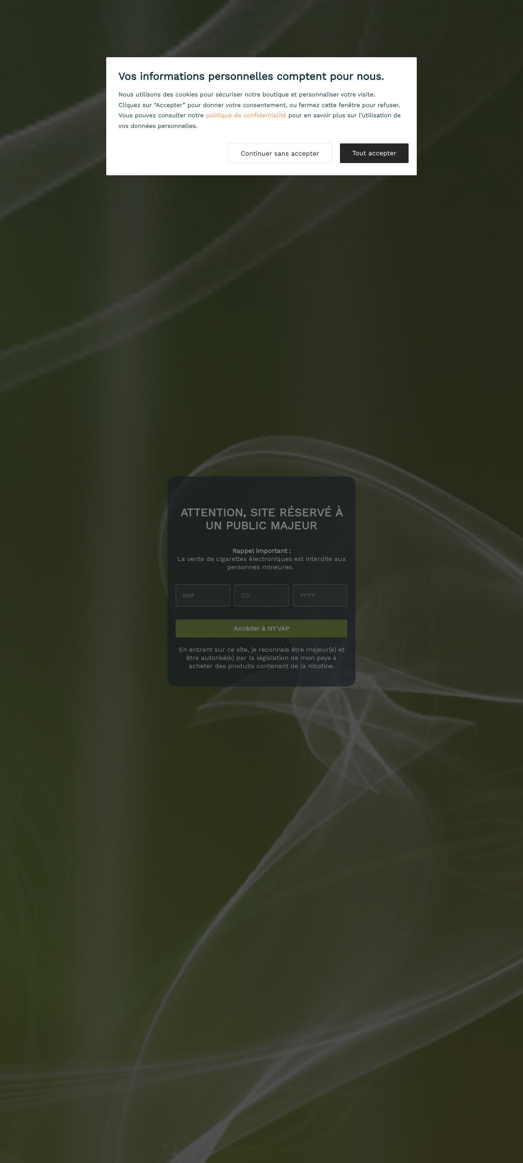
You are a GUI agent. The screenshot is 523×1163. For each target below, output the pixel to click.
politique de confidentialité (246, 115)
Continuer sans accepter (280, 153)
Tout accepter (374, 153)
